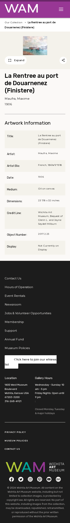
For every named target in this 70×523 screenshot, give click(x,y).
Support (11, 330)
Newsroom (13, 304)
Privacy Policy (15, 432)
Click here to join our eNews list (31, 362)
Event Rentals (15, 296)
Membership (14, 322)
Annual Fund (14, 339)
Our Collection (13, 22)
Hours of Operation (19, 287)
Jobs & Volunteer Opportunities (28, 313)
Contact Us (13, 278)
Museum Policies (17, 348)
